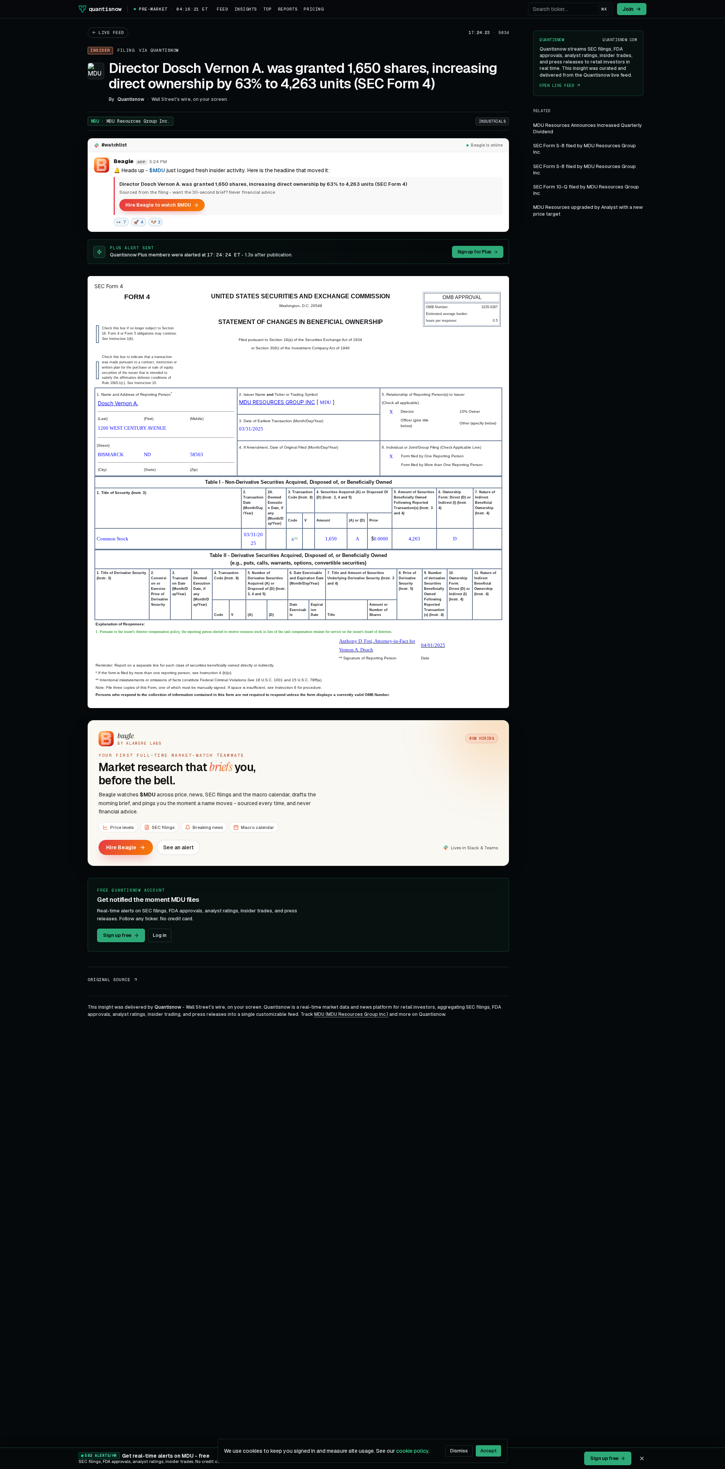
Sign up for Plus (474, 252)
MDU (130, 121)
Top (267, 9)
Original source (109, 979)
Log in (160, 935)
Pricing (314, 9)
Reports (288, 9)
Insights (245, 9)
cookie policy (412, 1450)
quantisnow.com (620, 39)
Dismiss (459, 1451)
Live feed (111, 32)
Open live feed (557, 85)
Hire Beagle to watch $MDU (158, 205)
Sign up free (117, 935)
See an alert (178, 847)
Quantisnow (164, 50)
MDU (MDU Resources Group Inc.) (351, 1014)
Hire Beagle (121, 847)
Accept (488, 1451)
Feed (222, 9)
